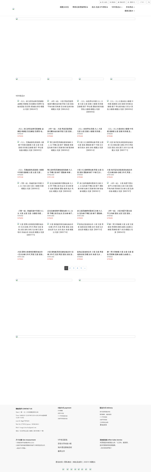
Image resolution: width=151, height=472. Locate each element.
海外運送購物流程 (65, 447)
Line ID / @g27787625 (22, 421)
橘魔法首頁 (64, 7)
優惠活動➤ (129, 11)
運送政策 (103, 425)
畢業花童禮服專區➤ (80, 7)
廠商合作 (61, 451)
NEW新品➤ (116, 7)
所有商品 (130, 7)
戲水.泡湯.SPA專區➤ (100, 7)
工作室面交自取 (104, 422)
